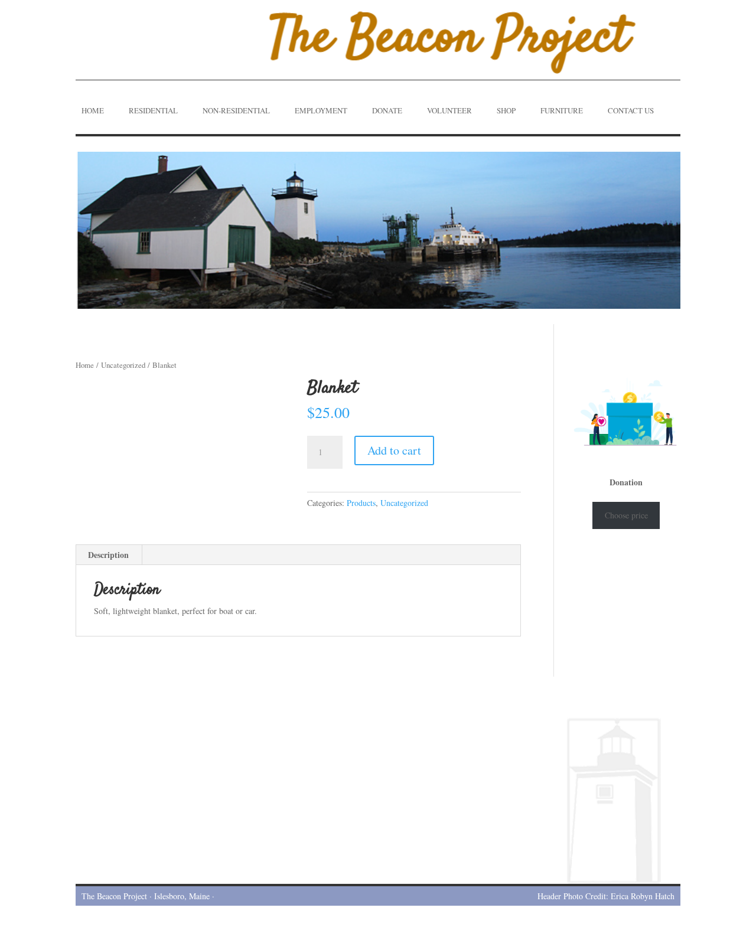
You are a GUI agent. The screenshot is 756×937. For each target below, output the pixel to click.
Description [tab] (108, 555)
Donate (387, 110)
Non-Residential (236, 110)
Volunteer (449, 110)
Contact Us (631, 110)
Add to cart (394, 450)
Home (93, 110)
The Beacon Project (114, 896)
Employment (321, 110)
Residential (153, 110)
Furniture (561, 110)
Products (361, 502)
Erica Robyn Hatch (642, 896)
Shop (506, 110)
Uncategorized (123, 365)
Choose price (626, 515)
